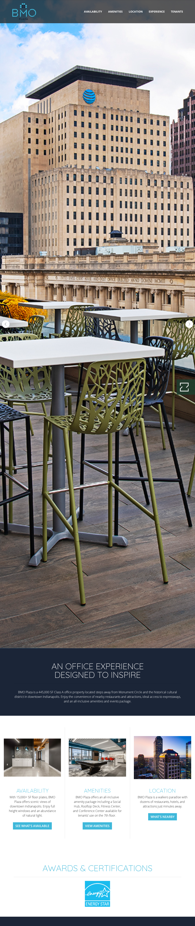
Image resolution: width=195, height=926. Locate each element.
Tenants (177, 11)
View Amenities (97, 826)
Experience (157, 11)
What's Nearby (162, 817)
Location (136, 11)
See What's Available (32, 826)
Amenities (115, 11)
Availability (93, 11)
